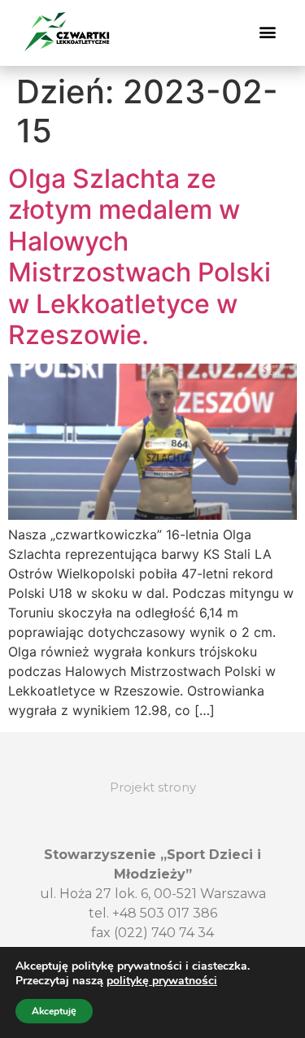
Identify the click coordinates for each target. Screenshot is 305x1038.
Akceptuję (54, 1011)
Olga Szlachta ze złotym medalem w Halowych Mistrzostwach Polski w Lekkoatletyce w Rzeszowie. (139, 257)
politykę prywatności (162, 980)
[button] (267, 32)
